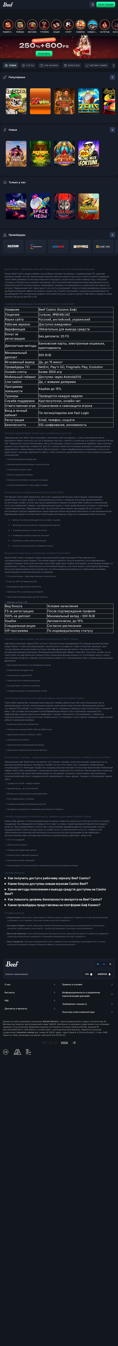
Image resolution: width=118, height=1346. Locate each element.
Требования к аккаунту (74, 1004)
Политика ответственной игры (78, 1012)
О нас (8, 984)
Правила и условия (72, 984)
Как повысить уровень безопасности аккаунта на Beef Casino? (55, 899)
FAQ (6, 1000)
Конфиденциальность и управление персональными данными (81, 994)
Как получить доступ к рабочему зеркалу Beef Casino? (49, 878)
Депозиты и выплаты (16, 1008)
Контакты (10, 992)
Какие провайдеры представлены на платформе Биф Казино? (54, 905)
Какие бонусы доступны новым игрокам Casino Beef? (48, 884)
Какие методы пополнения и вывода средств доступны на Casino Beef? (55, 892)
